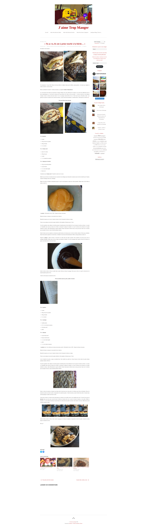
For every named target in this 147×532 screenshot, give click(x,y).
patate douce (104, 148)
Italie (96, 144)
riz (100, 151)
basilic (97, 137)
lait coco (99, 144)
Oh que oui (99, 66)
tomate (97, 153)
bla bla (102, 137)
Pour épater (60, 46)
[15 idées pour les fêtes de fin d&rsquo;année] (48, 462)
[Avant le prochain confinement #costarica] (103, 86)
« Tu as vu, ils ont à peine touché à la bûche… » (64, 44)
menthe (94, 146)
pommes (101, 149)
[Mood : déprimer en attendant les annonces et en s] (96, 86)
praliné (80, 46)
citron (71, 46)
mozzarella (97, 146)
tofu (104, 151)
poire (77, 46)
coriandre (102, 141)
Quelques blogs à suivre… (96, 32)
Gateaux (55, 46)
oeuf (103, 146)
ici (88, 97)
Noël (75, 46)
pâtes (97, 151)
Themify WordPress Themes (77, 523)
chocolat (68, 46)
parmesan (99, 148)
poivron (98, 149)
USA (100, 153)
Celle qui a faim (42, 46)
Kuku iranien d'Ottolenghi (101, 110)
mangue (104, 144)
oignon (105, 146)
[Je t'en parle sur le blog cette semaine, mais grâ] (96, 79)
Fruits (52, 46)
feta (102, 143)
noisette (100, 146)
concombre (98, 141)
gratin (94, 144)
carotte (104, 137)
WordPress (70, 523)
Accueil (46, 32)
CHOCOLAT (49, 46)
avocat (94, 137)
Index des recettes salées (55, 32)
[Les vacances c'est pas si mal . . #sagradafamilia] (103, 79)
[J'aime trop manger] (73, 23)
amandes (95, 135)
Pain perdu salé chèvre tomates (48, 479)
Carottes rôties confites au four (81, 479)
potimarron (105, 149)
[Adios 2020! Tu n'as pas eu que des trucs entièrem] (96, 93)
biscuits (99, 137)
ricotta (99, 151)
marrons (73, 46)
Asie (99, 136)
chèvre (104, 139)
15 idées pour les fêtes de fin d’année (46, 467)
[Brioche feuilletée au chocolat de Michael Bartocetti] (81, 462)
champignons (96, 139)
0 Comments (84, 46)
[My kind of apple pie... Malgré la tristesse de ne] (103, 93)
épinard (102, 153)
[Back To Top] (73, 518)
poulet (95, 151)
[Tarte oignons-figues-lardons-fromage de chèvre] (64, 462)
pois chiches (94, 149)
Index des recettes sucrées (68, 32)
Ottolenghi (95, 148)
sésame (103, 151)
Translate (103, 43)
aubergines (103, 135)
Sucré (64, 46)
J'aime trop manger (73, 521)
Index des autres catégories (82, 32)
